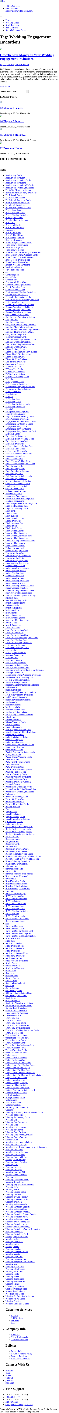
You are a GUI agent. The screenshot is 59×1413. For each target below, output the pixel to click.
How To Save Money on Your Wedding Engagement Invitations (27, 56)
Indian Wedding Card (14, 573)
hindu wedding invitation (16, 533)
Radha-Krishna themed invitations (20, 834)
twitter (8, 1375)
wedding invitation (13, 1202)
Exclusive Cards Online (15, 436)
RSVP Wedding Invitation (16, 911)
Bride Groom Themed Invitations (19, 257)
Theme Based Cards (14, 1033)
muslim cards (11, 702)
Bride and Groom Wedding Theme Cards (23, 252)
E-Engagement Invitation (16, 384)
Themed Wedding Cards (16, 1050)
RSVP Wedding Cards (15, 908)
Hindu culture (11, 513)
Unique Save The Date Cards (18, 1070)
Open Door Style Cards (15, 747)
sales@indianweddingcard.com (19, 11)
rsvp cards (9, 891)
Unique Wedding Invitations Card (20, 1090)
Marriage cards (11, 657)
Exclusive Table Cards (15, 449)
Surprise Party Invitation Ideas (18, 1005)
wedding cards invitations (16, 1152)
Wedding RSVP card (14, 1266)
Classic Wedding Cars (15, 287)
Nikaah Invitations (13, 719)
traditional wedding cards (16, 1052)
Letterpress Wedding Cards (17, 647)
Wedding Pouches (13, 1249)
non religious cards (13, 727)
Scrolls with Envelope (15, 968)
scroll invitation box (14, 943)
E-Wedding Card (12, 399)
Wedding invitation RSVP (16, 1217)
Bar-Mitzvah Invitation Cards (18, 200)
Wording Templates (13, 1301)
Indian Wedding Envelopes (17, 580)
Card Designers (12, 275)
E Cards (14, 1315)
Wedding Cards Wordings (16, 1162)
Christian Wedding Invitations (18, 284)
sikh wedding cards (13, 990)
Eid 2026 (9, 409)
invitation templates (13, 608)
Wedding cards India (14, 1149)
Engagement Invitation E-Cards (19, 424)
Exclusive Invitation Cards (16, 441)
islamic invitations (13, 615)
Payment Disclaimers (20, 1356)
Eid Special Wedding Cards (17, 411)
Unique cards (11, 1055)
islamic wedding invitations (17, 620)
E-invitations (10, 394)
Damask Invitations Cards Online (19, 304)
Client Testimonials (19, 1337)
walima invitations (13, 1105)
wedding (9, 1110)
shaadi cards (10, 970)
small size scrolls (12, 1000)
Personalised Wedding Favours (18, 787)
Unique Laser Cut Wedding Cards (20, 1065)
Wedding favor (11, 1187)
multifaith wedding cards (16, 697)
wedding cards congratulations (18, 1142)
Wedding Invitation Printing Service (20, 1214)
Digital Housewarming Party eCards (21, 352)
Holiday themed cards (14, 548)
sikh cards (9, 985)
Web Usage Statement (20, 1358)
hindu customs (11, 516)
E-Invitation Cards (13, 391)
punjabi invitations (13, 814)
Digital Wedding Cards (15, 357)
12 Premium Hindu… (12, 148)
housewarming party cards (16, 560)
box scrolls (10, 230)
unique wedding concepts (16, 1082)
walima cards (11, 1100)
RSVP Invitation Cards (15, 896)
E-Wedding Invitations (15, 406)
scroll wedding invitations (16, 961)
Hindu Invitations (13, 521)
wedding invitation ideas (16, 1209)
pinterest (9, 1378)
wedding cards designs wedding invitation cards (26, 1147)
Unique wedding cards (15, 1080)
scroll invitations (12, 951)
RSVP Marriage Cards (15, 906)
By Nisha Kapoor (20, 64)
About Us (15, 1334)
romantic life (10, 871)
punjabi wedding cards (15, 816)
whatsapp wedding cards (16, 1289)
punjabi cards (11, 811)
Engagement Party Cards (16, 426)
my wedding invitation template (19, 714)
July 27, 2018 (6, 64)
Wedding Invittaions (14, 1241)
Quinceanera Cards (13, 824)
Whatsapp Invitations (14, 1286)
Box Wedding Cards (14, 235)
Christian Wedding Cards (16, 282)
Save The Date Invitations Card (19, 931)
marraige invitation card (15, 652)
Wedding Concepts (13, 1169)
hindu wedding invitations (16, 538)
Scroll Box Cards (12, 938)
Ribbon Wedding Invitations (17, 861)
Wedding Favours (13, 1194)
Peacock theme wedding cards (18, 769)
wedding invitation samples (17, 1219)
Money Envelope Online (16, 682)
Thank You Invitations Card (17, 1025)
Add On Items (11, 28)
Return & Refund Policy (21, 1354)
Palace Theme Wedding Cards (18, 757)
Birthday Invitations (14, 217)
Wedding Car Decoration (16, 1122)
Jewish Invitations (13, 625)
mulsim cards (11, 687)
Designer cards (11, 319)
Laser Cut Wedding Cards (16, 640)
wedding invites (12, 1239)
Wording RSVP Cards (15, 1299)
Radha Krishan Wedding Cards (19, 826)
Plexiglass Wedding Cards (16, 796)
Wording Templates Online (17, 1304)
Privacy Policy (17, 1351)
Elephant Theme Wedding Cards (19, 416)
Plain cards (10, 794)
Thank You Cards (13, 1020)
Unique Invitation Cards (15, 1060)
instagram (9, 1383)
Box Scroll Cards (12, 225)
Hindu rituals (11, 526)
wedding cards (11, 1139)
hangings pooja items (14, 501)
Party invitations (12, 764)
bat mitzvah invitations (15, 205)
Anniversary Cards (13, 175)
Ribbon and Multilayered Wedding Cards (23, 856)
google (8, 1373)
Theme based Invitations (16, 1035)
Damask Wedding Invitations (18, 309)
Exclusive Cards (12, 434)
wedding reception (13, 1254)
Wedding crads (11, 1177)
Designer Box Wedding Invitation (20, 317)
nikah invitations (12, 724)
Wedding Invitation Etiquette (17, 1207)
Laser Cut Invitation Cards (16, 630)
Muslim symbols (12, 707)
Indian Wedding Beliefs (15, 570)
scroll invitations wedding (16, 953)
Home (8, 20)
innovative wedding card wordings (20, 595)
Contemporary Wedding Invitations (20, 292)
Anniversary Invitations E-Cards (19, 185)
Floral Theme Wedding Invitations (20, 463)
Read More (5, 86)
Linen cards (10, 650)
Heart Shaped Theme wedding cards (21, 503)
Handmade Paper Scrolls (16, 496)
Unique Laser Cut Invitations (18, 1062)
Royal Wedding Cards (15, 881)
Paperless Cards (12, 759)
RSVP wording (12, 913)
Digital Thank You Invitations (18, 354)
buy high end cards (13, 267)
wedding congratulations (16, 1174)
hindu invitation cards (14, 518)
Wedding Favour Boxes (15, 1192)
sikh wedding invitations (16, 995)
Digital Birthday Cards (15, 349)
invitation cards (12, 605)
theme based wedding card (17, 1038)
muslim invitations (13, 705)
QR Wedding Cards (14, 821)
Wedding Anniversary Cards (17, 1117)
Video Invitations (12, 1095)
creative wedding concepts (16, 294)
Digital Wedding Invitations (17, 359)
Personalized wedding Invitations (19, 792)
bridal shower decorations (16, 245)
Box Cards (10, 222)
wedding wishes (12, 1284)
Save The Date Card (14, 926)
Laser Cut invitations (14, 632)
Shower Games (12, 978)
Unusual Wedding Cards (16, 1092)
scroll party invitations (15, 956)
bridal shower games (14, 247)
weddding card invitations (16, 1107)
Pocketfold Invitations (14, 801)
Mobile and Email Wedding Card (19, 677)
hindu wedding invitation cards (18, 536)
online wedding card (14, 739)
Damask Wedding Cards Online (19, 307)
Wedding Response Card (16, 1259)
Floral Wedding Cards (15, 468)
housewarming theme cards (17, 563)
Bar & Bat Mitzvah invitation (18, 190)
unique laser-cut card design (17, 1067)
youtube (8, 1380)
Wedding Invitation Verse (16, 1224)
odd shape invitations (14, 734)
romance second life (14, 869)
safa (7, 923)
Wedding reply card (14, 1256)
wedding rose (11, 1264)
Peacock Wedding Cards (16, 774)
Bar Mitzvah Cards (13, 195)
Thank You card (12, 1018)
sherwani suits (11, 975)
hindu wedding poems (15, 543)
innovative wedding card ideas (18, 593)
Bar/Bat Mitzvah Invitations (17, 202)
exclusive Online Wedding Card (19, 446)
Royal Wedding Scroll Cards (17, 888)
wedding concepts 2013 (15, 1172)
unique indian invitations (16, 1057)
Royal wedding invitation (16, 883)
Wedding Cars (11, 1164)
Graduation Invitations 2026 (17, 483)
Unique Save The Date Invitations (20, 1072)
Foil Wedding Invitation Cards (18, 476)
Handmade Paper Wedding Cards (19, 498)
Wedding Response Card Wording (20, 1261)
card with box (11, 277)
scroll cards (10, 941)
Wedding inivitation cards (16, 1199)
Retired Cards (11, 846)
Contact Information (19, 1339)
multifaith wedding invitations (18, 700)
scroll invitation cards (14, 948)
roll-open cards (11, 866)
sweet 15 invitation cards (16, 1010)
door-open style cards (14, 364)
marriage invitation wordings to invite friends (24, 670)
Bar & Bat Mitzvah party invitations (20, 193)
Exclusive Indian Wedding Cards (19, 439)
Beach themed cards (14, 210)
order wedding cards (14, 749)
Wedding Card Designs (15, 1132)
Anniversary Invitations (15, 183)
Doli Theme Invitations (15, 362)
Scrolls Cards (11, 963)
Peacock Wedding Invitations (18, 777)
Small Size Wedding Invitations (19, 1003)
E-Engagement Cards (14, 381)
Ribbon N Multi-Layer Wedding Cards (22, 859)
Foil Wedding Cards (14, 473)
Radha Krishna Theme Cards (18, 829)
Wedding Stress (12, 1276)
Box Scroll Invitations (14, 227)
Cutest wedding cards (14, 302)
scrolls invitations (12, 966)
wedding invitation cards (16, 1204)
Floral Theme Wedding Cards (18, 461)
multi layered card (13, 690)
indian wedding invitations (16, 588)
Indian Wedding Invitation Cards (19, 585)
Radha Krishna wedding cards (18, 831)
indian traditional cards (15, 565)
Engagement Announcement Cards (20, 421)
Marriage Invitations (14, 672)
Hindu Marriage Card (14, 523)
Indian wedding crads (14, 578)
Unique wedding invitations (17, 1087)
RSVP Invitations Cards (15, 903)
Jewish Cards (11, 623)
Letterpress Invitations (15, 645)
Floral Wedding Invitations (17, 471)
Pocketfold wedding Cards (17, 804)
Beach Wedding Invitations (17, 215)
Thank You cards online (15, 1023)
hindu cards (10, 511)
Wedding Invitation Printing (17, 1212)
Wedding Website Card (15, 1281)
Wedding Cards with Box (16, 1157)
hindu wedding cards (14, 531)
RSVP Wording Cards (15, 916)
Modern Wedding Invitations (17, 680)
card (7, 272)
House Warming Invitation (16, 550)
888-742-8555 (11, 8)
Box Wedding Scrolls (14, 237)
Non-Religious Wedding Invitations (20, 732)
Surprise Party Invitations (16, 1008)
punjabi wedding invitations (17, 819)
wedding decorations (14, 1182)
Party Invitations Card (14, 767)
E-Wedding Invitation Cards (17, 404)
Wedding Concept (13, 1167)
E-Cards (9, 379)
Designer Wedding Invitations (18, 342)
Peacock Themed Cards (15, 772)
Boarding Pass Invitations (16, 220)
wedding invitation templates (17, 1222)
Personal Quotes (12, 784)
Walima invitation (13, 1102)
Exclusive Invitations (14, 444)
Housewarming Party (14, 558)
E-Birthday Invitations (15, 374)
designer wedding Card (15, 334)
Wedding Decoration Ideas (17, 1179)
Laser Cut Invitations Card (16, 635)
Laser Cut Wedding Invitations (18, 642)
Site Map (15, 1320)
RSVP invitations (12, 901)
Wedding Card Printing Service (19, 1135)
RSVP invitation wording (16, 898)
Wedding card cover (14, 1130)
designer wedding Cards (15, 337)
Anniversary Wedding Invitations (19, 188)
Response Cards (12, 844)
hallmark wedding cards (15, 491)
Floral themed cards (14, 466)
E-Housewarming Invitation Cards (20, 386)
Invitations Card (12, 610)
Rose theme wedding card (16, 876)
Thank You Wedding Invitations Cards (22, 1030)
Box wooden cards (13, 240)
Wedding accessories (14, 1115)
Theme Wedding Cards (15, 1043)
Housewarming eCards (15, 553)
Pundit (8, 809)
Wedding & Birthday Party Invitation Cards (24, 1112)
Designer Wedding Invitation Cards (20, 339)
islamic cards (11, 613)
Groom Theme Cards (14, 488)
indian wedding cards (14, 575)
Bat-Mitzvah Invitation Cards (18, 207)
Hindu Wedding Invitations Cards (20, 540)
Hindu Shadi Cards (13, 528)
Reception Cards (12, 839)
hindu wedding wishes (15, 545)
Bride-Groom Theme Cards (17, 262)
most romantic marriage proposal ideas (22, 685)
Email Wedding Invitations (17, 419)
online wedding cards (14, 742)
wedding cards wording (15, 1159)
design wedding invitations (17, 314)
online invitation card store (16, 737)
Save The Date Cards (14, 928)
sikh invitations (12, 988)
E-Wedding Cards (13, 401)
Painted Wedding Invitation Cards (20, 752)
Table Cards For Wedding (16, 1013)
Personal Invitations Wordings (18, 782)
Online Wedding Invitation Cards (19, 744)
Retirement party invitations (17, 851)
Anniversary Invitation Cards (18, 180)
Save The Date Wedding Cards (18, 933)
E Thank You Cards (14, 369)
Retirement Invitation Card (17, 849)
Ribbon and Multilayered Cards (19, 854)
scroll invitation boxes (14, 946)
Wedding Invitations (14, 1231)
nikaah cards (10, 717)
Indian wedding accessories (17, 568)
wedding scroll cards (14, 1271)
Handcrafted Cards (13, 493)
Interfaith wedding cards (15, 600)
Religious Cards (12, 841)
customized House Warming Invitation (22, 299)
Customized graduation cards (18, 297)
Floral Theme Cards (14, 458)
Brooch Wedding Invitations (17, 265)
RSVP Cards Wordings (15, 893)
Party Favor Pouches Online (17, 762)
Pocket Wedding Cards (15, 799)
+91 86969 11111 (12, 6)
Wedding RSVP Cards (15, 1269)
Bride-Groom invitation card (17, 260)
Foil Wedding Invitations (16, 478)
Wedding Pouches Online (16, 1251)
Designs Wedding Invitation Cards (20, 344)
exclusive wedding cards (16, 451)
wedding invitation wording (17, 1226)
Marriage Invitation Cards (16, 665)
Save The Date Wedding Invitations (20, 936)
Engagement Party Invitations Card (20, 431)
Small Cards (10, 998)
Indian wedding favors (15, 583)
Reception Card (12, 836)
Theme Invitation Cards (15, 1040)
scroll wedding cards (14, 958)
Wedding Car (11, 1120)
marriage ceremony (13, 660)
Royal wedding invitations (16, 886)
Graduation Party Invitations (17, 486)
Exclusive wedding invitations (18, 453)
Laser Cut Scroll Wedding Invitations (21, 637)
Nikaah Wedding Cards (15, 722)
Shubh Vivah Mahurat (15, 983)
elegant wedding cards (15, 414)
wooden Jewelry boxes (15, 1291)
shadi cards (10, 973)
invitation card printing (15, 603)
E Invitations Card (13, 367)
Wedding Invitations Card (16, 1234)
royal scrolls (10, 879)
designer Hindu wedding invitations (20, 324)
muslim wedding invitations (17, 712)
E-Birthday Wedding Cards (17, 376)
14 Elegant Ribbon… (12, 121)
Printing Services (12, 806)
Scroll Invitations (12, 25)
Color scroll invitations (15, 289)
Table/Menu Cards (13, 1015)
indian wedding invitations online (19, 590)
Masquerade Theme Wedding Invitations (23, 675)
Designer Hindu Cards (15, 322)
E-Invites (9, 396)
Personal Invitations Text (16, 779)
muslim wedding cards (15, 710)
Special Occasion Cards (15, 30)
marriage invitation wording (17, 667)
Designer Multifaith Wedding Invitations (22, 329)
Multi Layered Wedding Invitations (20, 692)
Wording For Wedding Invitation (19, 1296)
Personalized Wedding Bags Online (20, 789)
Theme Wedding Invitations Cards (20, 1045)
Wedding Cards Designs (15, 1144)
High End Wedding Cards (16, 508)
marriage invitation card (15, 662)
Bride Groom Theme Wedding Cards (21, 255)
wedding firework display (16, 1197)
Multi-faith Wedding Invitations (19, 695)
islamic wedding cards (15, 618)
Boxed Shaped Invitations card (18, 242)
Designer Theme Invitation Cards (19, 332)
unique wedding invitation (16, 1085)
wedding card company (15, 1127)
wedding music (12, 1246)
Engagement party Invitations (18, 429)
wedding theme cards (14, 1279)
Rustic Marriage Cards (15, 921)
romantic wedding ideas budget (19, 874)
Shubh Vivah (11, 980)
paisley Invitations (13, 754)
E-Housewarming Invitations (17, 389)
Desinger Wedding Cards (16, 347)
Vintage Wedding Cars (15, 1097)
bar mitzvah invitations (15, 197)
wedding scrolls (12, 1274)
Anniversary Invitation (15, 178)
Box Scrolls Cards (13, 232)
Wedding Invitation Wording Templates (22, 1229)
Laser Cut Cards (12, 627)
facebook (9, 1370)
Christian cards (11, 280)
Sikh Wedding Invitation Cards (18, 993)
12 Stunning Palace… (12, 107)
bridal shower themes (14, 250)
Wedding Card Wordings (16, 1137)
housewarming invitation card (18, 555)
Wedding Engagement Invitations (19, 1184)
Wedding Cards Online (15, 1154)
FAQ (13, 1323)
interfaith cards (11, 598)
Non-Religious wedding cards (18, 729)
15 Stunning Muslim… (13, 134)
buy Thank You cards (14, 270)
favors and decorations (15, 456)
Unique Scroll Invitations (16, 1077)
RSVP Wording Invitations (17, 918)
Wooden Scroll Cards (14, 1294)
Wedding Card (11, 1125)
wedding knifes (12, 1244)
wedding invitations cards (16, 1236)
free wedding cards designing (18, 481)
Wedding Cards (12, 23)
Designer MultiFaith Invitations (19, 327)
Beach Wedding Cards (15, 212)
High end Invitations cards (16, 506)
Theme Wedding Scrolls (15, 1048)
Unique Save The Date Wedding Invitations (24, 1075)
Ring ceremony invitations (16, 864)
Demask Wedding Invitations (18, 312)
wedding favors (12, 1189)
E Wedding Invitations (15, 371)
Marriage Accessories (14, 655)
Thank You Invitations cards (17, 1028)
